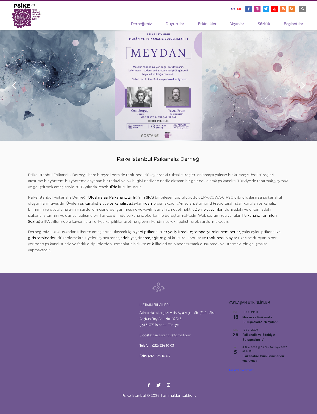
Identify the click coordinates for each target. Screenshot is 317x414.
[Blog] (283, 9)
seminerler (230, 232)
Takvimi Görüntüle (241, 370)
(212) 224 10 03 (163, 346)
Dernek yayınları (209, 209)
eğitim (157, 238)
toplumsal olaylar (222, 238)
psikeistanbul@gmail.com (172, 335)
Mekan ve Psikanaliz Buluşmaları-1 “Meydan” (260, 319)
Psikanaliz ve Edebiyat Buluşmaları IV (258, 337)
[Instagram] (257, 9)
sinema (144, 238)
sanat (114, 238)
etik (150, 244)
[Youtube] (274, 9)
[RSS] (292, 9)
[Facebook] (248, 9)
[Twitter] (266, 9)
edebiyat (128, 238)
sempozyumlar (207, 232)
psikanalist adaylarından (131, 203)
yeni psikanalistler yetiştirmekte (164, 232)
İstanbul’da (107, 187)
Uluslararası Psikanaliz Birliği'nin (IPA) (121, 197)
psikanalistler (91, 203)
